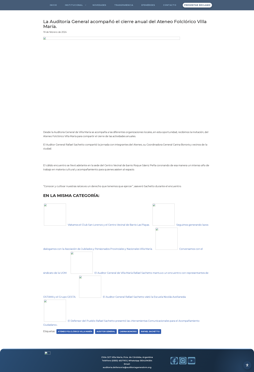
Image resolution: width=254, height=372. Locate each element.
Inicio (53, 5)
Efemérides (148, 5)
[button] (85, 5)
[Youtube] (191, 360)
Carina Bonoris (128, 331)
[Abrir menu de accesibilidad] (247, 365)
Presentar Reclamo (197, 5)
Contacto (169, 5)
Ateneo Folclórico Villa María (75, 331)
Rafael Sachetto (150, 331)
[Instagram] (183, 360)
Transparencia (123, 5)
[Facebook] (174, 360)
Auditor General (106, 331)
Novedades (99, 5)
